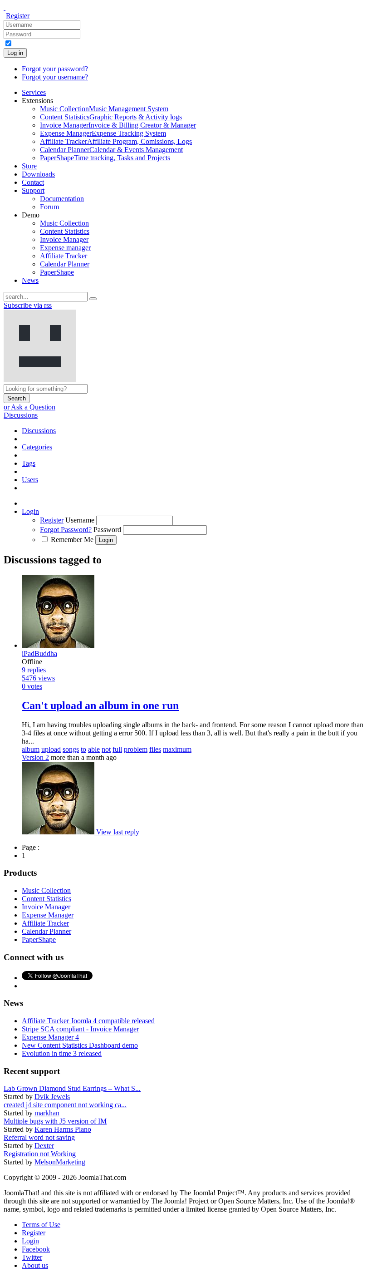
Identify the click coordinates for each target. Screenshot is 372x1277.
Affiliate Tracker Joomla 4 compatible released (88, 1021)
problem (135, 749)
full (117, 749)
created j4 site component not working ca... (65, 1105)
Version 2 (35, 757)
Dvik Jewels (52, 1096)
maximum (177, 749)
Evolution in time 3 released (62, 1053)
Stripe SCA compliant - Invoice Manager (80, 1029)
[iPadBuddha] (59, 832)
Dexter (44, 1145)
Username (79, 520)
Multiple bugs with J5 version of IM (55, 1121)
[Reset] (93, 298)
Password (107, 529)
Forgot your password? (55, 69)
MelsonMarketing (59, 1162)
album (30, 749)
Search (16, 398)
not (106, 749)
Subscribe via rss (28, 305)
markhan (46, 1113)
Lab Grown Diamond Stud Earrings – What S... (72, 1088)
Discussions (21, 415)
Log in (15, 52)
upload (51, 749)
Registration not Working (40, 1154)
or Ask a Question (29, 407)
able (94, 749)
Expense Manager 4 (50, 1037)
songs (71, 749)
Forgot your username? (55, 77)
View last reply (117, 832)
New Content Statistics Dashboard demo (80, 1045)
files (155, 749)
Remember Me (72, 539)
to (83, 749)
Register (17, 16)
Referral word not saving (39, 1137)
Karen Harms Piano (62, 1129)
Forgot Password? (66, 529)
